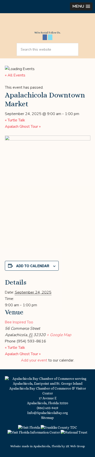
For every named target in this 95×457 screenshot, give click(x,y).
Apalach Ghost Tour (23, 126)
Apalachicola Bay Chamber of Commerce (47, 24)
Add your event (34, 360)
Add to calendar (32, 265)
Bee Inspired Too (19, 322)
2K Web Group (75, 446)
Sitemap (47, 418)
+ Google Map (59, 335)
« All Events (15, 75)
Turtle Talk (15, 120)
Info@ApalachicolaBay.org (47, 413)
